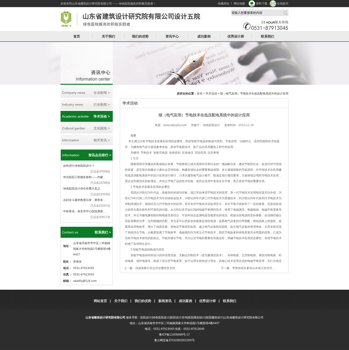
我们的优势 (140, 36)
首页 (76, 36)
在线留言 (282, 3)
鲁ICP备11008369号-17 (174, 334)
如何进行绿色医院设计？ (78, 165)
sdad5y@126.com (85, 281)
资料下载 (261, 3)
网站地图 (239, 3)
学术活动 (211, 93)
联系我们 (267, 36)
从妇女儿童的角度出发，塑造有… (84, 200)
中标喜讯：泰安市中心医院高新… (84, 211)
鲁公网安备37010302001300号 (174, 340)
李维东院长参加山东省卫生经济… (253, 268)
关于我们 (120, 301)
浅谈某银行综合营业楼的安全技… (156, 268)
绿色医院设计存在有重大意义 (81, 188)
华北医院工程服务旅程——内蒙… (84, 177)
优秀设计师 (235, 36)
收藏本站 (223, 3)
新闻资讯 (165, 301)
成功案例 (185, 301)
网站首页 (100, 301)
